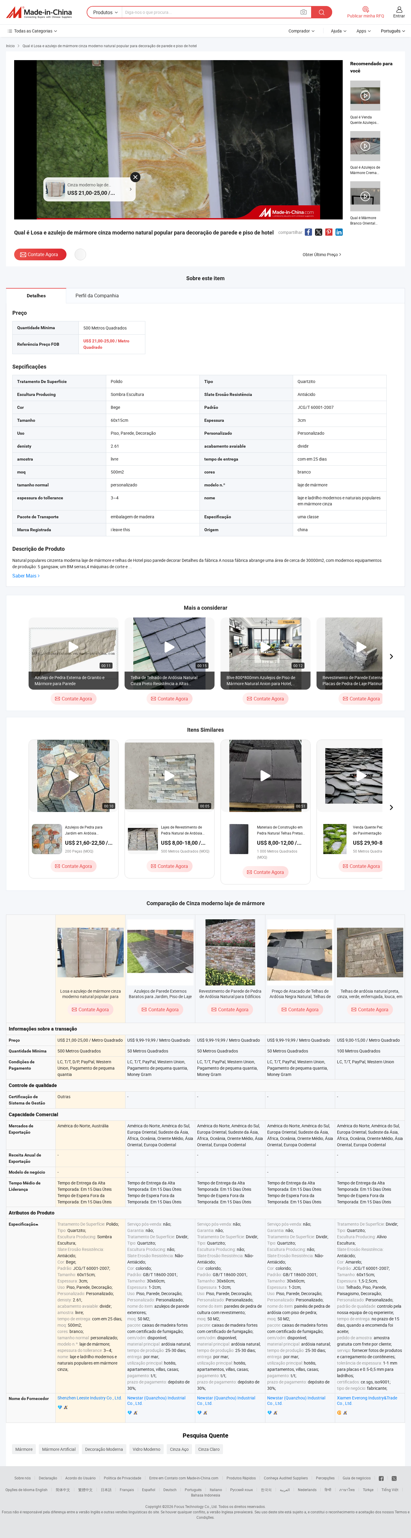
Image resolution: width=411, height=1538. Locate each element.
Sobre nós (22, 1477)
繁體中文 (85, 1489)
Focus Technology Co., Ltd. (196, 1506)
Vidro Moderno (146, 1449)
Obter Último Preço (320, 254)
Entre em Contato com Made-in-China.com (183, 1477)
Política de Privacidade (122, 1477)
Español (148, 1489)
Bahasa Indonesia (205, 1495)
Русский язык (241, 1489)
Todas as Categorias (33, 31)
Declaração (48, 1477)
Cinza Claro (209, 1449)
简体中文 (63, 1489)
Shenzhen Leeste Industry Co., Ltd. (89, 1398)
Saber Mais (24, 576)
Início (10, 45)
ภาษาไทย (347, 1489)
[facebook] (381, 1477)
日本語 (106, 1489)
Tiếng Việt (390, 1489)
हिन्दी (328, 1489)
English (42, 1489)
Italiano (216, 1489)
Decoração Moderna (104, 1449)
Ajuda (336, 31)
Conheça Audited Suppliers (286, 1477)
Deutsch (170, 1489)
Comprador (299, 31)
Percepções (325, 1477)
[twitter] (394, 1477)
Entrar (399, 16)
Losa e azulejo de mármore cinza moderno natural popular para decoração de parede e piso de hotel (90, 999)
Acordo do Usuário (80, 1477)
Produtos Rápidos (241, 1477)
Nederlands (307, 1489)
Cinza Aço (179, 1449)
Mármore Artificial (59, 1449)
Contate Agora (43, 254)
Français (127, 1489)
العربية (285, 1489)
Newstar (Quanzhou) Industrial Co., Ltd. (156, 1400)
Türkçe (368, 1489)
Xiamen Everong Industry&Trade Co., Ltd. (367, 1400)
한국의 (266, 1489)
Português (193, 1489)
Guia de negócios (357, 1477)
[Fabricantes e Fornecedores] (39, 12)
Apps (361, 31)
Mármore (23, 1449)
